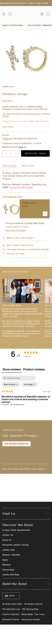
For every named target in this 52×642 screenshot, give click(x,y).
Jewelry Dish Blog (10, 574)
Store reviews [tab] (12, 369)
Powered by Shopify (31, 619)
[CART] (48, 14)
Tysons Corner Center (21, 187)
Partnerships (8, 569)
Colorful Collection (10, 614)
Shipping (7, 138)
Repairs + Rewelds (11, 554)
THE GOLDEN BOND (14, 271)
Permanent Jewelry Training (15, 545)
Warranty (6, 564)
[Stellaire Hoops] (11, 208)
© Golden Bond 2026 (12, 604)
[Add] (45, 213)
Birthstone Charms (10, 619)
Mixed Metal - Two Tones (33, 614)
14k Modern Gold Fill (33, 604)
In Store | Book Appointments (16, 530)
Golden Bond (8, 86)
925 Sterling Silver (30, 609)
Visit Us (8, 514)
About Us (6, 540)
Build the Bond (14, 584)
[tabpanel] (26, 397)
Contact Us (7, 535)
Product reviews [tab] (34, 369)
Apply (5, 559)
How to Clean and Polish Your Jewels (23, 469)
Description (7, 101)
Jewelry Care (8, 550)
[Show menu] (4, 14)
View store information (15, 230)
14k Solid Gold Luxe (11, 609)
